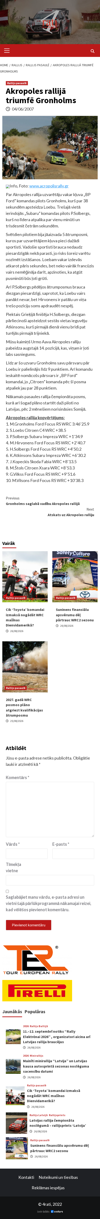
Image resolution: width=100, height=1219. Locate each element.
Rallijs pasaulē (17, 83)
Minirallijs (36, 1055)
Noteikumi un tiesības (58, 1177)
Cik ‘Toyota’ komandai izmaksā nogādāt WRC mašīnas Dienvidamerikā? (53, 1095)
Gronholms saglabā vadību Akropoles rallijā (43, 501)
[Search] (92, 51)
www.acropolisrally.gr (49, 185)
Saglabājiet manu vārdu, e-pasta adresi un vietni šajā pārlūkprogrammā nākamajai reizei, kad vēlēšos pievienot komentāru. (48, 903)
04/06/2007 (23, 108)
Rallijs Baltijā (39, 1026)
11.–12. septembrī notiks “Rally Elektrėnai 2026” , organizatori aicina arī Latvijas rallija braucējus (56, 1036)
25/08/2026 (16, 721)
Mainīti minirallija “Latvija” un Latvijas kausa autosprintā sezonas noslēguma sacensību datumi (56, 1066)
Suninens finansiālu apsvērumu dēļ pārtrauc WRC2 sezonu (75, 614)
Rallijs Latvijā (39, 1115)
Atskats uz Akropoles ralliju (71, 512)
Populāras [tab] (34, 1011)
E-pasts (60, 844)
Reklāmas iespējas (48, 1187)
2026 (26, 1026)
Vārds (13, 844)
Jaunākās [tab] (12, 1011)
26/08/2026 (16, 631)
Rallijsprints (57, 1115)
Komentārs (17, 777)
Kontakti (26, 1177)
